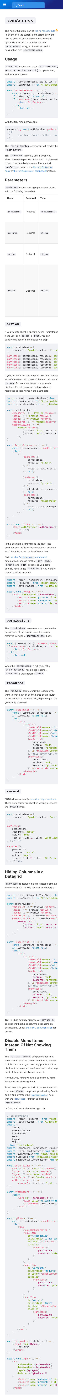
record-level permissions (43, 799)
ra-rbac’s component (29, 557)
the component (30, 171)
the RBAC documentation (39, 1027)
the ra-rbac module (45, 30)
